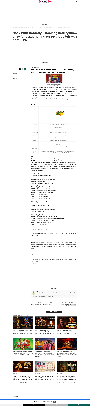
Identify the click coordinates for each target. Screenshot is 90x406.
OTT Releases (37, 373)
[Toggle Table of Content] (32, 257)
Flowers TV (15, 373)
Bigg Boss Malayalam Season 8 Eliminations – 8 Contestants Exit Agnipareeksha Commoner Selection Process (67, 354)
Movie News (59, 373)
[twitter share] (20, 69)
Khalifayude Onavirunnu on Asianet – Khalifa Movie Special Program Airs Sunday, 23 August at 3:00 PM (23, 353)
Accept (54, 401)
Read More (49, 401)
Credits (35, 263)
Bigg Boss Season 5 (42, 200)
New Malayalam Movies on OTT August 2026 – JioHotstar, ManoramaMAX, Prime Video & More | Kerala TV (44, 379)
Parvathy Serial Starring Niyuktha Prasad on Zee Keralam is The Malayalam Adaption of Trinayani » (67, 304)
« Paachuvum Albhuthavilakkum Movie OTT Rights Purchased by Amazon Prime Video (41, 303)
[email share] (22, 69)
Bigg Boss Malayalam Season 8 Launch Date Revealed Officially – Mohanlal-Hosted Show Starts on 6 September (44, 333)
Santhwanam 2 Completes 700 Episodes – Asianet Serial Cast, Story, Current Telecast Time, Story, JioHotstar (44, 354)
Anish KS (38, 291)
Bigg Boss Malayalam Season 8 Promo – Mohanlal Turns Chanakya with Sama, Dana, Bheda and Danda (67, 332)
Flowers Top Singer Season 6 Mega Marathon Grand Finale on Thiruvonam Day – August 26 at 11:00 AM (22, 379)
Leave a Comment (54, 311)
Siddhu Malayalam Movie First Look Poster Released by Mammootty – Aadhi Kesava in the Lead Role (66, 379)
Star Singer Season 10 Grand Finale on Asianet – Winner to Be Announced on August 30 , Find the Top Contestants (22, 333)
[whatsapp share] (25, 69)
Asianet (29, 27)
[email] (56, 405)
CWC (35, 265)
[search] (76, 1)
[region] (45, 14)
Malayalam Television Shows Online (20, 27)
